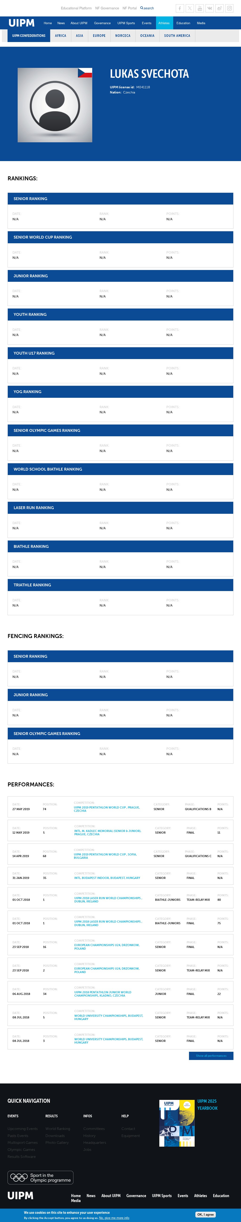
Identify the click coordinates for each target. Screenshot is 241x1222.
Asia (79, 35)
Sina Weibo (219, 8)
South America (177, 35)
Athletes (164, 23)
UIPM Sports (126, 23)
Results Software (22, 1156)
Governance (102, 23)
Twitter (190, 8)
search (149, 8)
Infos (87, 1116)
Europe (99, 35)
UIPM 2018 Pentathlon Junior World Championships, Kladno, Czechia (102, 994)
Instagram (229, 8)
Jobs (87, 1149)
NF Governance (107, 8)
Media (201, 23)
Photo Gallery (57, 1142)
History (89, 1135)
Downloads (55, 1135)
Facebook (180, 8)
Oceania (147, 35)
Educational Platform (76, 8)
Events (147, 23)
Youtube (200, 8)
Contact (128, 1128)
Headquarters (94, 1142)
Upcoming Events (23, 1128)
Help (125, 1116)
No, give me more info (114, 1218)
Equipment (130, 1135)
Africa (60, 35)
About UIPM (79, 23)
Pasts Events (18, 1135)
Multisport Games (23, 1142)
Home (48, 23)
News (61, 23)
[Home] (21, 1199)
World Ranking (57, 1128)
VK (209, 8)
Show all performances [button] (211, 1055)
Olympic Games (21, 1149)
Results (51, 1116)
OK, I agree (205, 1214)
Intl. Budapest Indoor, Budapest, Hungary (107, 878)
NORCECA (123, 35)
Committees (94, 1128)
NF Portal (130, 8)
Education (183, 23)
